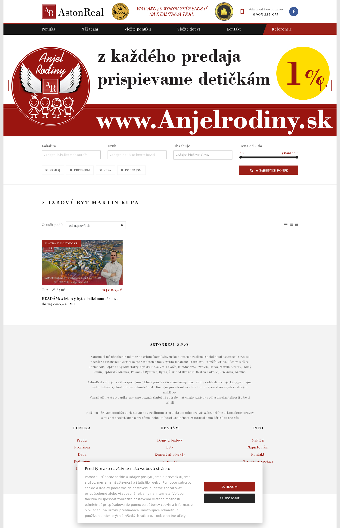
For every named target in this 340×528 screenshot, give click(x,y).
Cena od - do (250, 146)
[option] (170, 85)
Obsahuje (181, 146)
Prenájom (82, 170)
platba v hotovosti (61, 243)
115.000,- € (112, 289)
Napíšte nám (257, 447)
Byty (170, 447)
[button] (14, 85)
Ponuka (48, 28)
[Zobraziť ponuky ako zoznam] (291, 224)
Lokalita (49, 146)
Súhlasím (230, 487)
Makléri (258, 440)
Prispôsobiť (230, 498)
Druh (112, 146)
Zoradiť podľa (52, 224)
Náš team (89, 28)
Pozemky (170, 461)
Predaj (54, 170)
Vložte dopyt (188, 28)
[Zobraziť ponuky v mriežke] (296, 224)
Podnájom (133, 170)
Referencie (282, 28)
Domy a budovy (170, 440)
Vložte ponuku (137, 28)
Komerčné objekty (170, 454)
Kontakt (234, 28)
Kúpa (107, 170)
